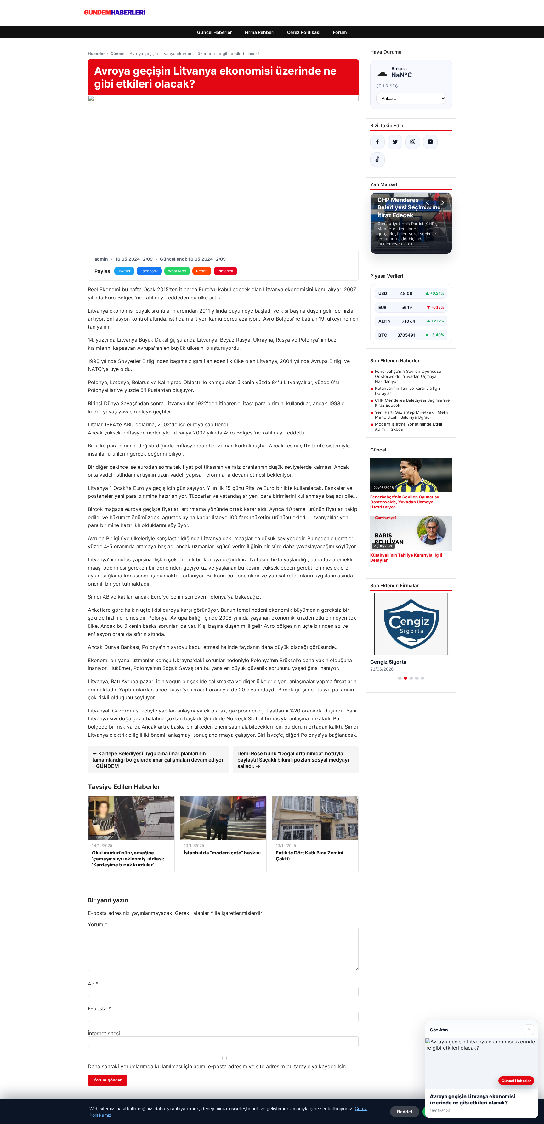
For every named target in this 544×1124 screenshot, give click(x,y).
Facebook (149, 271)
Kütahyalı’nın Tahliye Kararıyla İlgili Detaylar (407, 391)
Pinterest (225, 271)
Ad (93, 983)
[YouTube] (430, 142)
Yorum (97, 924)
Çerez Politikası (303, 32)
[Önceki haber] (428, 202)
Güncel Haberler (214, 32)
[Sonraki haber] (441, 202)
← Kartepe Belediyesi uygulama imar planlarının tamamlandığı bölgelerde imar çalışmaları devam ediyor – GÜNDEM (158, 759)
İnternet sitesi (104, 1033)
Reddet (404, 1111)
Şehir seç (387, 85)
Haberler (96, 53)
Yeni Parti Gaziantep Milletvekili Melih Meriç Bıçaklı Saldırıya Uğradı (411, 415)
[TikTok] (377, 159)
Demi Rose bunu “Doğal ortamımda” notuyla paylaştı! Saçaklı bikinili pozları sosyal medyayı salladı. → (293, 759)
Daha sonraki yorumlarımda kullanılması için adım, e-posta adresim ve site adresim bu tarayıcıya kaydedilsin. (217, 1066)
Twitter (124, 271)
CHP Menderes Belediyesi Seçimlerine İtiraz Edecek (412, 403)
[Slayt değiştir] (400, 678)
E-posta (99, 1008)
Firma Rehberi (260, 32)
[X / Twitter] (395, 142)
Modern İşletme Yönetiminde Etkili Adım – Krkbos (408, 427)
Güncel (117, 53)
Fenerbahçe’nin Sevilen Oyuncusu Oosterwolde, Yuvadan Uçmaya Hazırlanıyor (408, 376)
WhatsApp (177, 271)
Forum (340, 32)
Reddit (201, 271)
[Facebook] (377, 142)
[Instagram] (412, 142)
